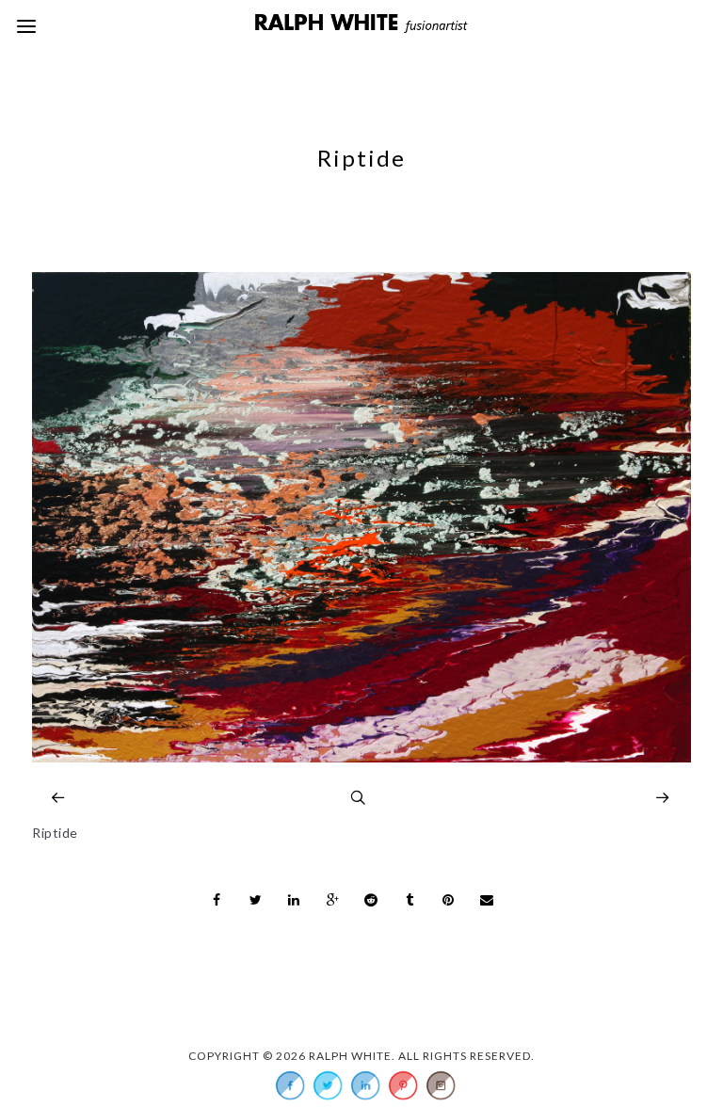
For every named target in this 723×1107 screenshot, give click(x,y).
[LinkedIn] (365, 1085)
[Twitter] (328, 1085)
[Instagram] (441, 1085)
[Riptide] (361, 757)
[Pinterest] (403, 1085)
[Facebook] (290, 1085)
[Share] (217, 900)
